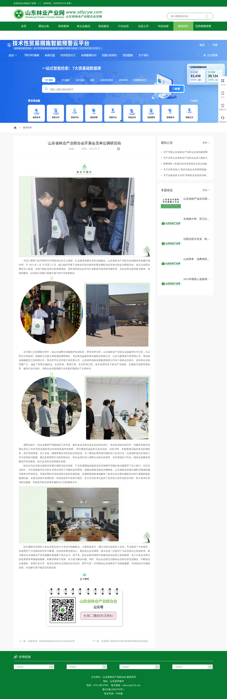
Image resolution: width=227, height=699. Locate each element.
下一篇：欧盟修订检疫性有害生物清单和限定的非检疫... (121, 641)
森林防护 (183, 26)
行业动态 (123, 26)
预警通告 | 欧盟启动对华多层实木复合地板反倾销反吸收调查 (194, 164)
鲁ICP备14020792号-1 (113, 689)
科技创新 (163, 26)
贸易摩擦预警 (203, 26)
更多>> (206, 142)
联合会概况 (83, 26)
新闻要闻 (63, 26)
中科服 (119, 693)
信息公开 (143, 26)
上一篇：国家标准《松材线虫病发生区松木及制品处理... (48, 641)
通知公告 (43, 26)
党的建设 (103, 26)
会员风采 (23, 35)
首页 (23, 26)
